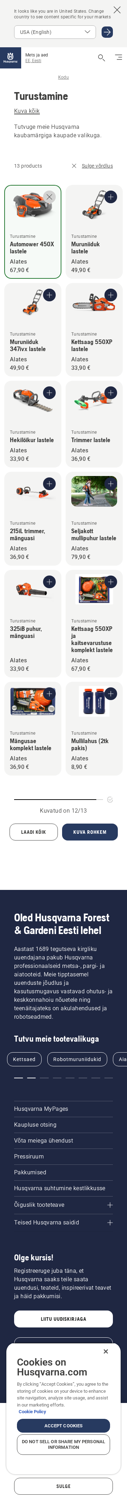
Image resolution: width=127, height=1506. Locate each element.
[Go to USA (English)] (107, 32)
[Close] (106, 1351)
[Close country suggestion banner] (117, 10)
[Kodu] (10, 57)
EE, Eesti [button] (33, 60)
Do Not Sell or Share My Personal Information (63, 1444)
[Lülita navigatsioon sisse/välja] (118, 57)
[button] (18, 1078)
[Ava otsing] (101, 57)
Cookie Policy (32, 1411)
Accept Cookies (63, 1425)
